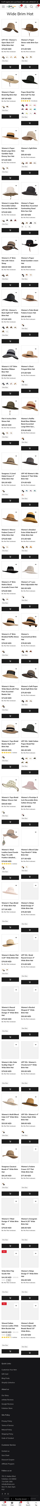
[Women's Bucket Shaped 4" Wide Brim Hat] (29, 995)
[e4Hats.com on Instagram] (8, 1494)
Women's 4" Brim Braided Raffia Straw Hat (10, 636)
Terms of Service (8, 1425)
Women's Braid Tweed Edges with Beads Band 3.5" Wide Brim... (28, 1327)
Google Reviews (8, 1404)
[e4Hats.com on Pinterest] (5, 1494)
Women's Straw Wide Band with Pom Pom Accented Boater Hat (10, 690)
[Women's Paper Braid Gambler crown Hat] (29, 245)
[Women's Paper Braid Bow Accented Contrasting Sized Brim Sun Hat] (29, 191)
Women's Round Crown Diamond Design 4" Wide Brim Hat (10, 1011)
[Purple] (22, 109)
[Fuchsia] (26, 105)
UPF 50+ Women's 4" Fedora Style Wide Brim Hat (29, 1117)
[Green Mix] (34, 490)
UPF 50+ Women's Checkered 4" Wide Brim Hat (29, 1065)
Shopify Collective (8, 1383)
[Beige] (22, 162)
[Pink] (34, 105)
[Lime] (26, 113)
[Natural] (26, 57)
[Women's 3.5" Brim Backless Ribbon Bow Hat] (10, 354)
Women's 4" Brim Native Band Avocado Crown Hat (10, 584)
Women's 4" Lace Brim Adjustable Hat (29, 583)
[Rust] (3, 1288)
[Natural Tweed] (7, 275)
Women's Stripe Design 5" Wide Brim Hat (29, 1273)
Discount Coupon (8, 1460)
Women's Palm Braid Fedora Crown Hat (29, 311)
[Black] (22, 105)
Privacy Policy (7, 1421)
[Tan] (30, 57)
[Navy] (7, 1236)
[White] (30, 113)
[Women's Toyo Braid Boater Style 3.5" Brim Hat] (10, 729)
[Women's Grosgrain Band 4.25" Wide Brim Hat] (29, 1206)
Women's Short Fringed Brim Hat (28, 367)
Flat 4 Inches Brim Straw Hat (9, 419)
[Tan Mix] (15, 383)
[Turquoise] (34, 109)
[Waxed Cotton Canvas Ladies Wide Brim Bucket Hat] (10, 1311)
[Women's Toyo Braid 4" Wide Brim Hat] (10, 890)
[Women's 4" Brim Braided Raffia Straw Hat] (10, 622)
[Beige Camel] (3, 220)
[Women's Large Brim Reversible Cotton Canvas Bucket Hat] (10, 191)
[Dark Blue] (22, 113)
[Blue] (26, 546)
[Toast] (15, 57)
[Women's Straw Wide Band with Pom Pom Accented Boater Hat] (10, 674)
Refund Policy (7, 1430)
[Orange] (30, 546)
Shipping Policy (7, 1434)
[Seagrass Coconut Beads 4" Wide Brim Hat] (10, 1154)
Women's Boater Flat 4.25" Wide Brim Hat (10, 956)
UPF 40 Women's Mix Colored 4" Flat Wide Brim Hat (29, 476)
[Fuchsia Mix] (30, 490)
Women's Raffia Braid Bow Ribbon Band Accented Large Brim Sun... (28, 422)
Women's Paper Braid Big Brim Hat (9, 93)
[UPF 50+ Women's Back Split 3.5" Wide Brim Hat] (10, 298)
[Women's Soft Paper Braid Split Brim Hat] (29, 674)
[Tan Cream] (7, 969)
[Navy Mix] (7, 383)
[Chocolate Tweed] (11, 327)
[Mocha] (3, 867)
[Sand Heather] (7, 168)
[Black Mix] (3, 383)
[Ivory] (30, 105)
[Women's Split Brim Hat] (29, 136)
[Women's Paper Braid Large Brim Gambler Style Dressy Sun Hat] (10, 136)
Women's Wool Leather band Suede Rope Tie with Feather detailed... (10, 854)
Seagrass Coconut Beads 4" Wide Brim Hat (10, 1169)
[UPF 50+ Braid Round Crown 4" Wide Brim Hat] (29, 943)
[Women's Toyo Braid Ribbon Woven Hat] (10, 785)
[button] (10, 67)
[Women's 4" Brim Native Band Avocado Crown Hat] (10, 569)
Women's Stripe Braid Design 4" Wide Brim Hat (27, 905)
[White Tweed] (11, 433)
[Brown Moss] (34, 758)
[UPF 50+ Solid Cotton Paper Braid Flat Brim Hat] (29, 729)
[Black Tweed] (3, 57)
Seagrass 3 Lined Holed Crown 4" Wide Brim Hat (9, 476)
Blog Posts (5, 1378)
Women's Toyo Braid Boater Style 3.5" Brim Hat (10, 744)
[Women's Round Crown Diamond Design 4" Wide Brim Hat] (10, 995)
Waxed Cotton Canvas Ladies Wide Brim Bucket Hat (10, 1326)
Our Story (5, 1395)
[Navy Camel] (11, 220)
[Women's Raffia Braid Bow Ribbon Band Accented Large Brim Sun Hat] (29, 406)
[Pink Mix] (11, 383)
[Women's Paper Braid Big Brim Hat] (10, 80)
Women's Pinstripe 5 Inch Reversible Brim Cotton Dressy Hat (29, 800)
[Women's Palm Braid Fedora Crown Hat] (29, 298)
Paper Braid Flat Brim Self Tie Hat (28, 93)
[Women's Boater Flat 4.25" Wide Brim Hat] (10, 943)
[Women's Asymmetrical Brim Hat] (29, 622)
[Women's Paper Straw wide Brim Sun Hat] (29, 27)
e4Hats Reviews (7, 1400)
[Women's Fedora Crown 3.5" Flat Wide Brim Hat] (29, 1154)
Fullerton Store (7, 1408)
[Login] (26, 6)
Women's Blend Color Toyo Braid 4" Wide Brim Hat (29, 852)
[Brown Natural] (22, 438)
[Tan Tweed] (11, 57)
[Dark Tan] (22, 866)
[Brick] (22, 1079)
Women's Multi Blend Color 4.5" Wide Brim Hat (10, 1117)
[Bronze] (26, 275)
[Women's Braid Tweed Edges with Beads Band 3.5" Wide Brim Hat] (29, 1311)
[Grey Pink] (7, 1079)
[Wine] (34, 113)
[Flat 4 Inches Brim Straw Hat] (10, 406)
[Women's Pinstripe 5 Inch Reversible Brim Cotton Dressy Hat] (29, 785)
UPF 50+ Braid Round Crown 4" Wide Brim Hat (27, 957)
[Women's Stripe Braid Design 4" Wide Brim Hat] (29, 890)
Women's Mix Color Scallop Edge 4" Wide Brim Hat (9, 1065)
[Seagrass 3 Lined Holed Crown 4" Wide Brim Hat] (10, 461)
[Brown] (3, 546)
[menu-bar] (4, 6)
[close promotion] (37, 2)
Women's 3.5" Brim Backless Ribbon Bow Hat (9, 369)
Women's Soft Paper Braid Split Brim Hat (29, 687)
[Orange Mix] (22, 494)
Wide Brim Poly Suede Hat (8, 1272)
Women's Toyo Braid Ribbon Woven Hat (10, 798)
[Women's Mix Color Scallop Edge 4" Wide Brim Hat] (10, 1050)
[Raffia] (3, 651)
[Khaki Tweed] (7, 57)
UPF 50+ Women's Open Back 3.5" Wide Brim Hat (9, 42)
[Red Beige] (15, 220)
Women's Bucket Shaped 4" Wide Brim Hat (28, 1010)
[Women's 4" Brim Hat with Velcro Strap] (10, 245)
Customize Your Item (9, 1370)
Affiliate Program (8, 1464)
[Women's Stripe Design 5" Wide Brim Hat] (29, 1258)
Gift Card (5, 1374)
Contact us (5, 1451)
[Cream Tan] (3, 969)
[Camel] (7, 1288)
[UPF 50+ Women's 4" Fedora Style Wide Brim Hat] (29, 1102)
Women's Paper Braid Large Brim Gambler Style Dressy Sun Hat (8, 152)
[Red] (26, 109)
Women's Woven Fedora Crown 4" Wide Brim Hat (8, 532)
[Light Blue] (26, 1342)
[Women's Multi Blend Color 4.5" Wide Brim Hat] (10, 1102)
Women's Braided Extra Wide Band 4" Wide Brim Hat (29, 532)
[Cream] (22, 596)
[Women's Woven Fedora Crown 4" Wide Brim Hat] (10, 517)
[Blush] (7, 1027)
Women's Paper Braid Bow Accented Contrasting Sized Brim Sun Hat (29, 207)
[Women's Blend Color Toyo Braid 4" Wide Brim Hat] (29, 837)
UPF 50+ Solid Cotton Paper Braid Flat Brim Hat (29, 744)
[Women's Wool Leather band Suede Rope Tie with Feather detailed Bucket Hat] (10, 837)
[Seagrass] (3, 490)
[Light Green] (30, 1183)
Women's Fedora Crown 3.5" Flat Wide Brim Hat (28, 1169)
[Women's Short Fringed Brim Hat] (29, 354)
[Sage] (22, 762)
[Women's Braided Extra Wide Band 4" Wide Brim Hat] (29, 517)
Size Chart (5, 1455)
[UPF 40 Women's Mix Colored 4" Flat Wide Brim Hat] (29, 461)
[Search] (31, 6)
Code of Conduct (8, 1438)
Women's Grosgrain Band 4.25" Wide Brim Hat (29, 1221)
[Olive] (26, 651)
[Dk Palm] (22, 324)
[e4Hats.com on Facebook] (2, 1494)
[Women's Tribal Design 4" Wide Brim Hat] (10, 1206)
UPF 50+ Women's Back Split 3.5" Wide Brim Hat (10, 312)
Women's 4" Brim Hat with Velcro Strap (9, 260)
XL (29, 227)
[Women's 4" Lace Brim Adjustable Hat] (29, 569)
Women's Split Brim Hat (29, 149)
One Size (5, 61)
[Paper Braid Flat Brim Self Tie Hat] (29, 80)
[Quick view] (16, 22)
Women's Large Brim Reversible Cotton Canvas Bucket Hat (10, 206)
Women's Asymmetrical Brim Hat (28, 636)
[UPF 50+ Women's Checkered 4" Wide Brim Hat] (29, 1050)
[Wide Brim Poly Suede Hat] (10, 1258)
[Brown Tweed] (7, 327)
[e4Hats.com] (12, 7)
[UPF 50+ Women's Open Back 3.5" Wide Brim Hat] (10, 27)
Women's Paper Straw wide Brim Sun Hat (29, 42)
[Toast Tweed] (3, 331)
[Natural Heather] (3, 168)
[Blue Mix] (26, 490)
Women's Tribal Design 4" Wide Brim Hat (10, 1221)
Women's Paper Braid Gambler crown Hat (29, 260)
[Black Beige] (7, 220)
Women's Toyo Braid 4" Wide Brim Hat (10, 904)
